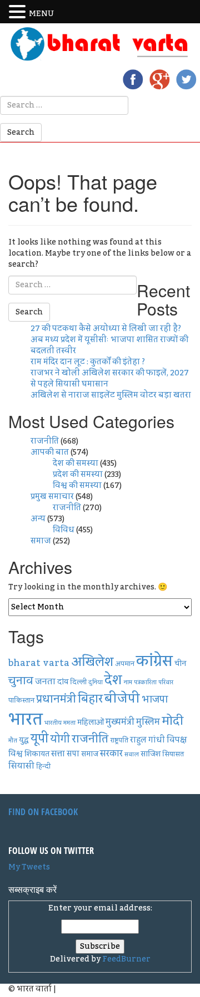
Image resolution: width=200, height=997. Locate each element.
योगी (60, 739)
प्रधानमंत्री (56, 699)
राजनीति (45, 441)
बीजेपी (122, 698)
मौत (12, 740)
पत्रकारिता (145, 682)
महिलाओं (90, 722)
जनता (45, 681)
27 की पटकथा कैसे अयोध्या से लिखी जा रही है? (106, 329)
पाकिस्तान (21, 700)
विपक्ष (177, 739)
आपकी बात (50, 452)
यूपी (39, 739)
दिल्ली (78, 682)
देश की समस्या (75, 463)
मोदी (172, 721)
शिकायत (36, 754)
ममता (69, 723)
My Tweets (29, 867)
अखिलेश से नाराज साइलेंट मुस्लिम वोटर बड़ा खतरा (111, 395)
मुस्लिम (148, 722)
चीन (180, 664)
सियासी (21, 765)
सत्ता (58, 753)
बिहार (90, 699)
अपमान (124, 663)
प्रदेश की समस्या (78, 474)
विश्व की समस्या (77, 486)
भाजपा (155, 699)
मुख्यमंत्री (120, 722)
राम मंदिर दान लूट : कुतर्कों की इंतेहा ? (88, 362)
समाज (41, 541)
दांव (62, 682)
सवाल (131, 754)
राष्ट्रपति (119, 740)
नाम (128, 682)
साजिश (151, 754)
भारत (25, 719)
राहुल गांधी (147, 740)
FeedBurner (126, 959)
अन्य (38, 519)
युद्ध (24, 740)
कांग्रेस (154, 661)
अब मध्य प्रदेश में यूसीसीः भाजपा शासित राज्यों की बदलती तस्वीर (109, 345)
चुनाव (20, 680)
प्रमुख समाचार (52, 497)
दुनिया (95, 682)
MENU (41, 14)
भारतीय (53, 723)
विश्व (15, 754)
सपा (73, 754)
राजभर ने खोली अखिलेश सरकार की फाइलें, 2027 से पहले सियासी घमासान (110, 378)
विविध (63, 530)
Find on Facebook (43, 812)
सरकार (111, 753)
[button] (19, 12)
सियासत (173, 754)
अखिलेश (92, 662)
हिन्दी (43, 766)
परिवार (165, 682)
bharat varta (38, 663)
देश (113, 680)
